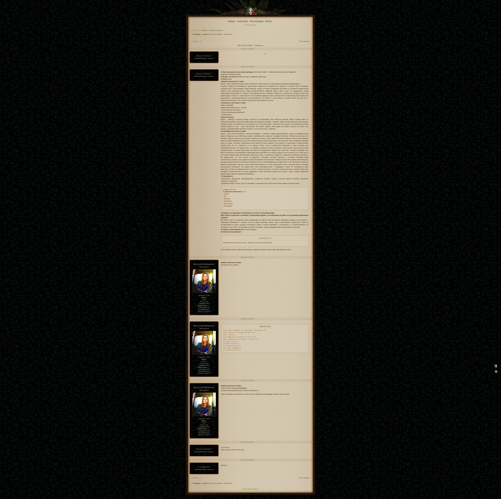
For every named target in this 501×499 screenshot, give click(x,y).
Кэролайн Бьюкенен (204, 264)
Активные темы (250, 25)
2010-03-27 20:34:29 (247, 380)
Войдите (204, 30)
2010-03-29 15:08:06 (247, 460)
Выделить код (265, 326)
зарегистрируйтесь (216, 30)
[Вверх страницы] (496, 368)
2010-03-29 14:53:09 (247, 442)
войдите (251, 243)
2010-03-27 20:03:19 (247, 257)
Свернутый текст (229, 189)
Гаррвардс (197, 34)
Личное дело (204, 301)
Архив (205, 34)
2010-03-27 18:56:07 (247, 49)
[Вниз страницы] (496, 373)
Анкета (204, 299)
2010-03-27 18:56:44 (247, 66)
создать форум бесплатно (250, 489)
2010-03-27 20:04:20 (247, 319)
